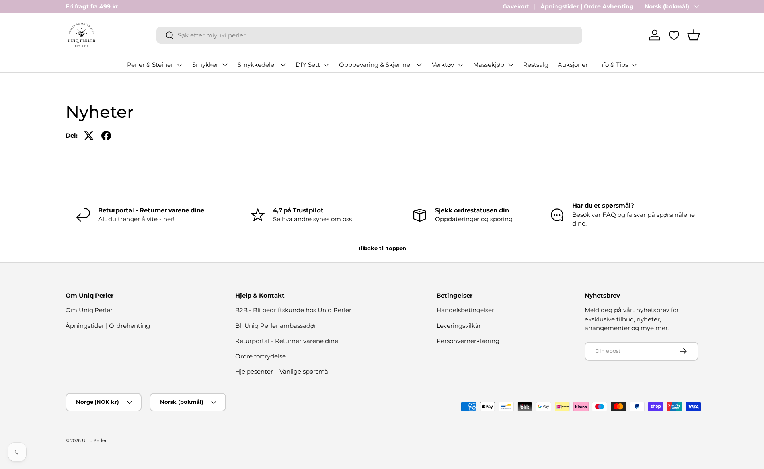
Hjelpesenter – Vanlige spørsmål (282, 371)
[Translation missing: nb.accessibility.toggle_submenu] (179, 65)
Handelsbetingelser (465, 310)
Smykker (205, 64)
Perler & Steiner (150, 64)
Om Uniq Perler (89, 310)
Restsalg (535, 64)
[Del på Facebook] (106, 135)
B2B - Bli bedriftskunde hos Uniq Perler (293, 310)
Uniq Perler (94, 440)
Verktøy (443, 64)
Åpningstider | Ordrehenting (108, 325)
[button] (693, 35)
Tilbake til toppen (382, 248)
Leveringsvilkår (459, 325)
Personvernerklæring (468, 340)
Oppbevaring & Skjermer (376, 64)
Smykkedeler (257, 64)
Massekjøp (488, 64)
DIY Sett (308, 64)
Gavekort (516, 6)
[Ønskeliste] (674, 35)
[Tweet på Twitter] (88, 135)
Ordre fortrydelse (260, 356)
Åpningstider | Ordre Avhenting (586, 6)
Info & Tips (612, 64)
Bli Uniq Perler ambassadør (275, 325)
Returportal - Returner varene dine (286, 340)
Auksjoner (573, 64)
